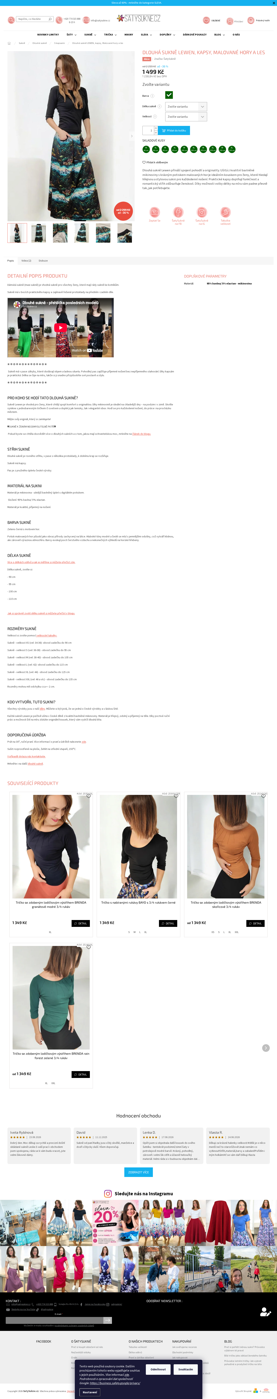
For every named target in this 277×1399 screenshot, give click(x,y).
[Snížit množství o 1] (156, 132)
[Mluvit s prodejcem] (154, 217)
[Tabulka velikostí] (225, 217)
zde (127, 1375)
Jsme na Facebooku (95, 1304)
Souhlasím (185, 1369)
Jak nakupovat (180, 1357)
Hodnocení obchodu (138, 1115)
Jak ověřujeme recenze (184, 1346)
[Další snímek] (132, 136)
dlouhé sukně (35, 764)
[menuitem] (48, 35)
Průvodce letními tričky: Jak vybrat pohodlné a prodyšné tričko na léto (243, 1362)
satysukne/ (116, 1304)
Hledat (50, 19)
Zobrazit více (138, 1172)
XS (213, 932)
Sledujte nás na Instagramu (144, 1193)
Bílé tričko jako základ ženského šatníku (245, 1355)
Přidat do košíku (176, 130)
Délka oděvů (135, 1352)
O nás (74, 1357)
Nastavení (90, 1392)
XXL (237, 932)
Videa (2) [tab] (26, 261)
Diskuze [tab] (43, 261)
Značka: (165, 59)
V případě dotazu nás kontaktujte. (26, 756)
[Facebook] (178, 217)
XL (50, 932)
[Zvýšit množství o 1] (156, 128)
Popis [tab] (10, 261)
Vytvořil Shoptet (243, 1391)
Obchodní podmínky (182, 1352)
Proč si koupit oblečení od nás (87, 1346)
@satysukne (47, 1309)
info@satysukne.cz (20, 1304)
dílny (42, 709)
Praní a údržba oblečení (141, 1357)
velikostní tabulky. (46, 636)
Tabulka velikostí (138, 1346)
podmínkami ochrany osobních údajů (74, 1325)
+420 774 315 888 (44, 1304)
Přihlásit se (107, 1320)
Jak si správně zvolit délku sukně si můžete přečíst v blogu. (41, 613)
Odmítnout (158, 1369)
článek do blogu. (141, 434)
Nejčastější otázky (81, 1352)
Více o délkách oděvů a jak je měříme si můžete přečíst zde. (41, 562)
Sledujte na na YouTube (23, 1309)
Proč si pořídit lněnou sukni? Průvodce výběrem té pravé (244, 1348)
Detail (82, 923)
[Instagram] (201, 217)
